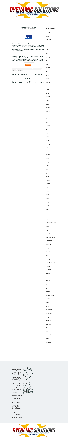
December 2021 (48, 79)
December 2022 (48, 68)
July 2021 (47, 86)
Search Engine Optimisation (49, 321)
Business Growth (48, 251)
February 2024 (48, 53)
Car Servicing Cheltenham (26, 391)
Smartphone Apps (48, 324)
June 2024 (47, 49)
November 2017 (48, 143)
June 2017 (47, 148)
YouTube (47, 346)
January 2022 (47, 78)
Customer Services (17, 25)
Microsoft (47, 284)
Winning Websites (20, 70)
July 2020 (47, 101)
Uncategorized (39, 25)
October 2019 (48, 111)
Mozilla (47, 288)
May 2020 (47, 104)
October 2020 (48, 97)
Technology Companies (34, 25)
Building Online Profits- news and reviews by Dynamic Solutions (17, 373)
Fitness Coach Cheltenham (26, 373)
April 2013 (47, 191)
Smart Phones (19, 409)
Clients (41, 21)
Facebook (47, 277)
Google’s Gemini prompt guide (50, 36)
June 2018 (47, 133)
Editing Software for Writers (26, 367)
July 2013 (47, 187)
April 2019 (47, 119)
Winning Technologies (49, 342)
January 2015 (47, 176)
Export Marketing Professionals (50, 276)
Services (37, 21)
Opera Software (48, 306)
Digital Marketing (48, 266)
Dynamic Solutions (34, 25)
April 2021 (47, 89)
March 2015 (47, 173)
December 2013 (48, 180)
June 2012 (47, 205)
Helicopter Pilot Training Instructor (27, 380)
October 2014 (48, 177)
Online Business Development (26, 25)
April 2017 (47, 151)
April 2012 (47, 208)
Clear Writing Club (25, 369)
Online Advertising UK (18, 25)
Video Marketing (48, 335)
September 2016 (48, 161)
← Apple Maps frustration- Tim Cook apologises (19, 74)
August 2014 (47, 179)
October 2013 (48, 183)
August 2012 (47, 202)
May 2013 (47, 190)
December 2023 (48, 56)
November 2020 (48, 96)
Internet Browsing (24, 69)
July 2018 (47, 132)
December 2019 (48, 108)
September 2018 (48, 129)
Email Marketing (48, 274)
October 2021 (48, 82)
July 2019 (47, 115)
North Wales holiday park (26, 376)
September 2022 (48, 71)
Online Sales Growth (48, 303)
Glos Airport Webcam (25, 365)
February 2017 (48, 154)
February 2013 (48, 194)
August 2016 (47, 162)
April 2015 (47, 172)
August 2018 (47, 130)
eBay (46, 270)
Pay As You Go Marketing (49, 309)
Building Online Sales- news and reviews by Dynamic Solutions (17, 376)
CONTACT (53, 21)
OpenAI (47, 305)
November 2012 (48, 198)
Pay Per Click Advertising (49, 310)
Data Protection (22, 25)
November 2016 (48, 158)
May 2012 (47, 206)
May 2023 (47, 64)
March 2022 (47, 75)
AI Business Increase (48, 216)
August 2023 (47, 61)
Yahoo (47, 345)
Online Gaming (48, 298)
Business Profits (48, 252)
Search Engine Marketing (49, 320)
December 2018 (48, 125)
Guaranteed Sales (48, 280)
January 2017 (47, 155)
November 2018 (48, 126)
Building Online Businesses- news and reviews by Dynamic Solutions (17, 371)
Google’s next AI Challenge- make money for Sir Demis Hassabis (40, 82)
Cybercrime (16, 383)
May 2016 (47, 166)
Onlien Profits (48, 291)
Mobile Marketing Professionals (50, 287)
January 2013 (47, 195)
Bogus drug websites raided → (40, 74)
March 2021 (47, 90)
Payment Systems (48, 316)
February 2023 (48, 67)
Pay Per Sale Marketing (17, 407)
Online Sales (47, 302)
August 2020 (47, 100)
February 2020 (48, 107)
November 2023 (48, 57)
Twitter (47, 331)
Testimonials (49, 21)
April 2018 (47, 136)
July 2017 (47, 147)
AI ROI (47, 219)
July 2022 (47, 72)
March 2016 (47, 169)
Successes (14, 21)
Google (13, 392)
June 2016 (47, 165)
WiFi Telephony (48, 338)
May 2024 (47, 50)
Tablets (47, 327)
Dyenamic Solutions (28, 25)
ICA (23, 375)
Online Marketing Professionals (50, 299)
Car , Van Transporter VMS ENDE (27, 388)
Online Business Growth (16, 399)
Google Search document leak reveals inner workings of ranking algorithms (17, 82)
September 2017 (48, 144)
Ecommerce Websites (49, 273)
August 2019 (47, 114)
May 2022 (47, 74)
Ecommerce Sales (39, 25)
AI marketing (47, 218)
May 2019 (47, 118)
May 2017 (47, 150)
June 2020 (47, 103)
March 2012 (47, 209)
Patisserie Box (25, 378)
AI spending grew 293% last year (28, 81)
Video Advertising (48, 334)
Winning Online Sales (48, 339)
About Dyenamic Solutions (21, 21)
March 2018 (47, 137)
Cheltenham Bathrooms (26, 383)
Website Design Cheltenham (31, 21)
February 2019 (48, 122)
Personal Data (48, 317)
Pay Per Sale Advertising (49, 313)
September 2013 (48, 184)
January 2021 (47, 93)
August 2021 (47, 85)
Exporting (44, 21)
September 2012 (48, 201)
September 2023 (48, 60)
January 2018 (47, 140)
